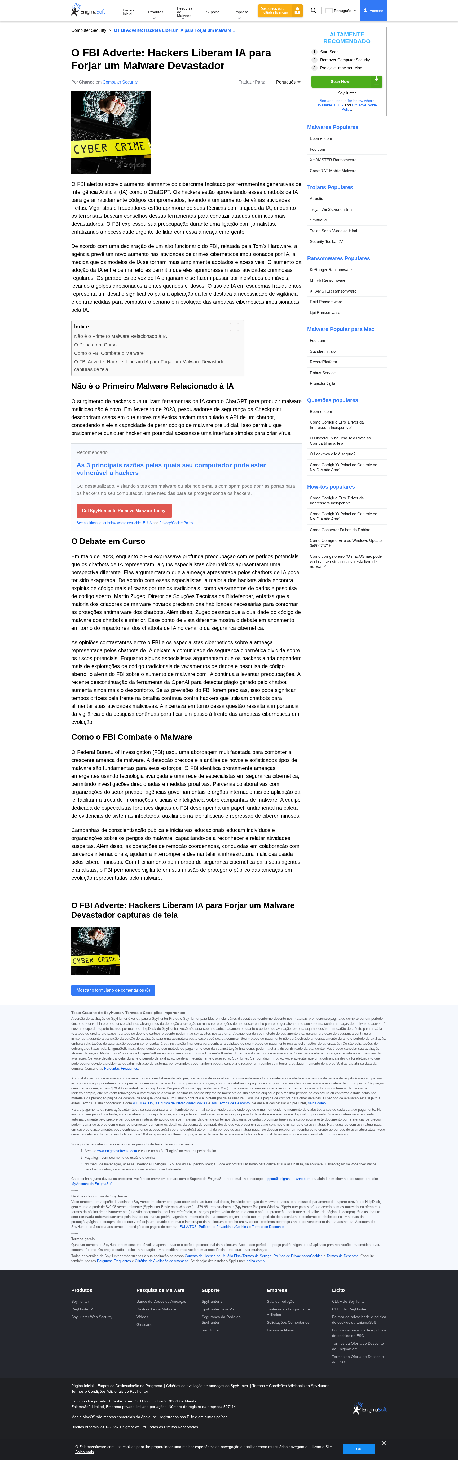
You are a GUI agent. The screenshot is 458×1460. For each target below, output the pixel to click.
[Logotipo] (88, 10)
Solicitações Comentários (288, 1322)
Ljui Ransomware (325, 312)
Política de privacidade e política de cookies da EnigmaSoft (359, 1319)
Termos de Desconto (268, 1227)
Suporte (212, 12)
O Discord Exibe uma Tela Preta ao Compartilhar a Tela (340, 441)
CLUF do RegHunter (349, 1309)
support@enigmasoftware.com (287, 1179)
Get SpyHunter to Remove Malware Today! (124, 510)
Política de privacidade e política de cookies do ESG (359, 1333)
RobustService (323, 373)
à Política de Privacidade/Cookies (181, 1103)
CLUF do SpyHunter (349, 1301)
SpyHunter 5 (212, 1301)
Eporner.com (321, 138)
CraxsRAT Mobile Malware (333, 170)
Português (342, 10)
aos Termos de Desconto (230, 1103)
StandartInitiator (323, 351)
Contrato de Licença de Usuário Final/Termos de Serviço (228, 1256)
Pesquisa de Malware (184, 12)
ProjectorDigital (323, 383)
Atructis (316, 198)
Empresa (240, 12)
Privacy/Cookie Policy (176, 523)
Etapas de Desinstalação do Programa (130, 1386)
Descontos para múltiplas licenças (274, 10)
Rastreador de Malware (156, 1309)
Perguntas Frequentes (121, 1068)
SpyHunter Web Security (91, 1317)
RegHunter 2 (82, 1309)
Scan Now (340, 81)
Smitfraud (318, 220)
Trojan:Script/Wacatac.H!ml (333, 231)
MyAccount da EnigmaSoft (92, 1184)
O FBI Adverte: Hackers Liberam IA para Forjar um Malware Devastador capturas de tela (150, 365)
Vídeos (142, 1317)
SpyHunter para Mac (219, 1309)
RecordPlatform (323, 362)
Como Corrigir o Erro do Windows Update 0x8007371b (346, 543)
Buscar (314, 10)
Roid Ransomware (326, 301)
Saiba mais (84, 1452)
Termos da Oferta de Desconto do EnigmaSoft (358, 1346)
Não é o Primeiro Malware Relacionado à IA (120, 336)
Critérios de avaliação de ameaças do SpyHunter (207, 1386)
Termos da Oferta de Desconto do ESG (358, 1359)
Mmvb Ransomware (327, 280)
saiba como (317, 1103)
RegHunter (211, 1330)
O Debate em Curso (95, 344)
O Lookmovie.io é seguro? (332, 454)
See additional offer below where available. (109, 523)
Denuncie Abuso (280, 1330)
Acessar (376, 10)
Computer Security (88, 30)
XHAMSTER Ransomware (333, 160)
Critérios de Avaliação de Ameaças (161, 1261)
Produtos (155, 12)
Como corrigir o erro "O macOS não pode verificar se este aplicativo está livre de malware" (346, 561)
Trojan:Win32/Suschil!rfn (331, 209)
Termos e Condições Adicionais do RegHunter (109, 1391)
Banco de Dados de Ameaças (161, 1301)
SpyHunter (80, 1301)
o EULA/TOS (143, 1103)
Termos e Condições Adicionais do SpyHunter (291, 1386)
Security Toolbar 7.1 (327, 241)
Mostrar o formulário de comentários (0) (113, 990)
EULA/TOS (188, 1227)
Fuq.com (317, 149)
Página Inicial (128, 12)
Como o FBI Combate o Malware (109, 353)
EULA (147, 523)
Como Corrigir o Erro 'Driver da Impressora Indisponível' (337, 425)
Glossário (144, 1324)
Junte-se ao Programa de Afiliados (288, 1312)
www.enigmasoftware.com (117, 1151)
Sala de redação (280, 1301)
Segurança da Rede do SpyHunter (221, 1319)
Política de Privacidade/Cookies (223, 1227)
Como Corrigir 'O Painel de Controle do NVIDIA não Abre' (343, 467)
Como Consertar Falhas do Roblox (340, 530)
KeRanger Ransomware (331, 269)
